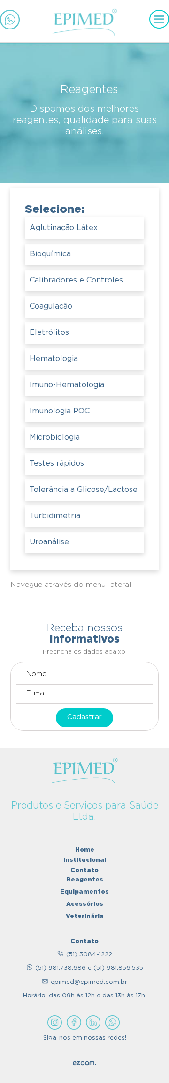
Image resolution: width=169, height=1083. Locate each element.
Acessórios (84, 903)
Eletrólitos (49, 332)
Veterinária (85, 915)
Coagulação (51, 306)
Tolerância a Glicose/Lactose (84, 489)
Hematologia (54, 358)
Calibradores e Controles (76, 280)
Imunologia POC (60, 411)
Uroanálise (49, 542)
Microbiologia (55, 437)
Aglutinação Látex (64, 227)
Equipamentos (84, 891)
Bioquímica (50, 254)
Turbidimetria (55, 516)
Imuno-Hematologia (67, 385)
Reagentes (84, 879)
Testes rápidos (57, 463)
